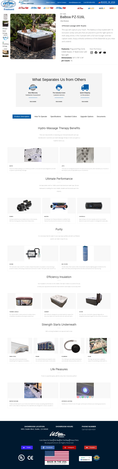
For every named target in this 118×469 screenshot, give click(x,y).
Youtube (92, 447)
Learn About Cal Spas (46, 440)
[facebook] (96, 53)
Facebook (49, 447)
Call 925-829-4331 (89, 2)
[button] (80, 7)
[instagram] (92, 52)
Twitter (29, 447)
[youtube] (105, 52)
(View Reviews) (64, 21)
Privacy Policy (74, 440)
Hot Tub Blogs (64, 440)
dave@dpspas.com (75, 2)
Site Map (56, 440)
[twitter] (100, 53)
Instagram (71, 447)
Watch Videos (50, 2)
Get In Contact (61, 2)
